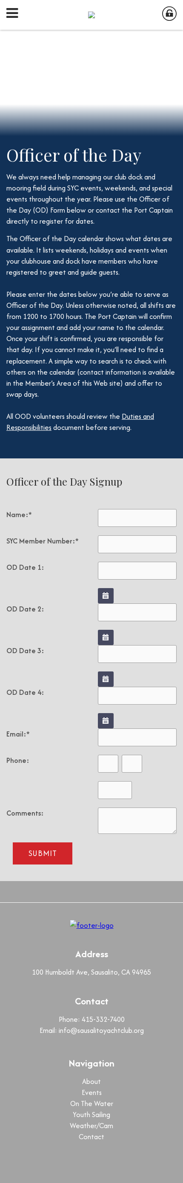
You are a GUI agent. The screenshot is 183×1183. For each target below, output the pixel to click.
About (91, 1081)
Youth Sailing (91, 1114)
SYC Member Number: (42, 541)
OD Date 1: (25, 567)
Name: (19, 514)
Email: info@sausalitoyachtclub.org (92, 1030)
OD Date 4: (25, 692)
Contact (91, 1137)
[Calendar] (106, 595)
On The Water (91, 1103)
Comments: (25, 813)
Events (92, 1092)
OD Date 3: (25, 651)
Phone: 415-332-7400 (92, 1019)
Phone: (17, 760)
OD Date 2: (25, 609)
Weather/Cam (91, 1125)
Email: (18, 734)
